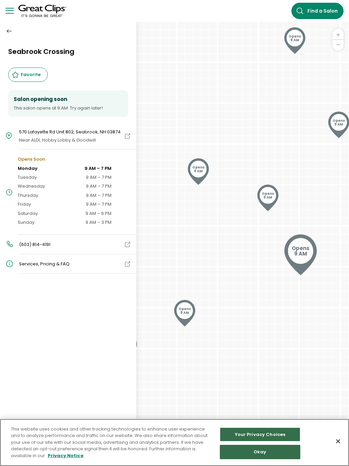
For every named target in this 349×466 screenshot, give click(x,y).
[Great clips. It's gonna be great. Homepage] (40, 11)
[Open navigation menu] (9, 11)
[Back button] (9, 31)
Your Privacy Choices (260, 434)
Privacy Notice (66, 455)
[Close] (338, 441)
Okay (260, 452)
